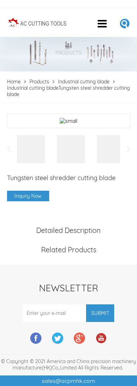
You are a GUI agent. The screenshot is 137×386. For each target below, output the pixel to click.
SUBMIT (100, 313)
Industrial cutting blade (84, 81)
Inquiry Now (27, 196)
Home (14, 81)
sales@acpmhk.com (68, 380)
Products (39, 81)
